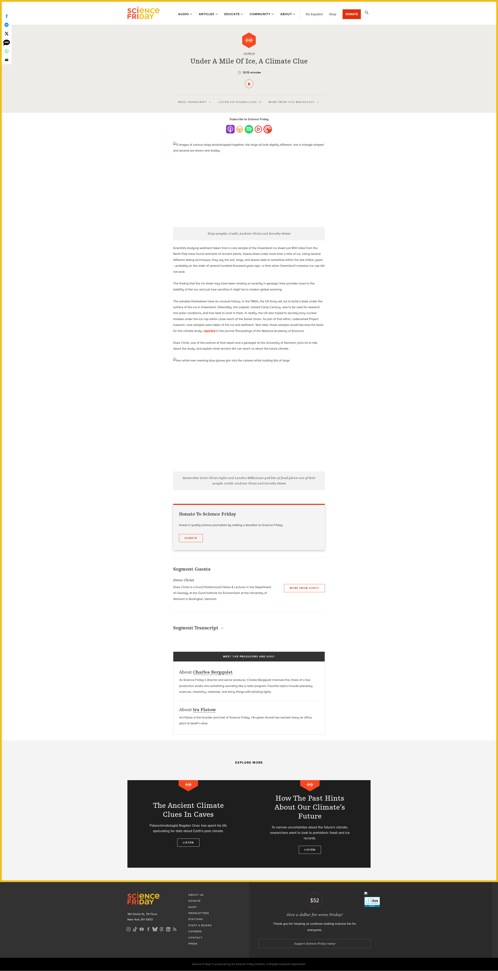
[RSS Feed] (175, 928)
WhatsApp (6, 51)
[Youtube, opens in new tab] (142, 928)
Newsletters (198, 913)
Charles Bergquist (213, 672)
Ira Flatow (204, 709)
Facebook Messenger (6, 24)
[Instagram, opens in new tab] (128, 928)
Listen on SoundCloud (237, 102)
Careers (195, 931)
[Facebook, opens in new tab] (148, 928)
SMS (6, 42)
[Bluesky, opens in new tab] (155, 928)
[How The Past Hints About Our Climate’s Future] (310, 824)
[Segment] (249, 40)
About (286, 14)
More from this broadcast (291, 102)
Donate (351, 14)
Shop (332, 14)
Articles (206, 14)
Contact (195, 937)
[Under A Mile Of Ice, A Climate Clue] (249, 83)
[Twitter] (6, 33)
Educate (232, 14)
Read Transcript (192, 102)
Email (6, 59)
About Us (195, 894)
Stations (195, 919)
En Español (314, 14)
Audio (183, 14)
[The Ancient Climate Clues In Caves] (188, 824)
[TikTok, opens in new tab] (135, 928)
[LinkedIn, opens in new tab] (168, 928)
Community (260, 14)
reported (209, 331)
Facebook (6, 16)
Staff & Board (200, 925)
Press (192, 943)
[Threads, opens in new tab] (161, 928)
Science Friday (143, 13)
